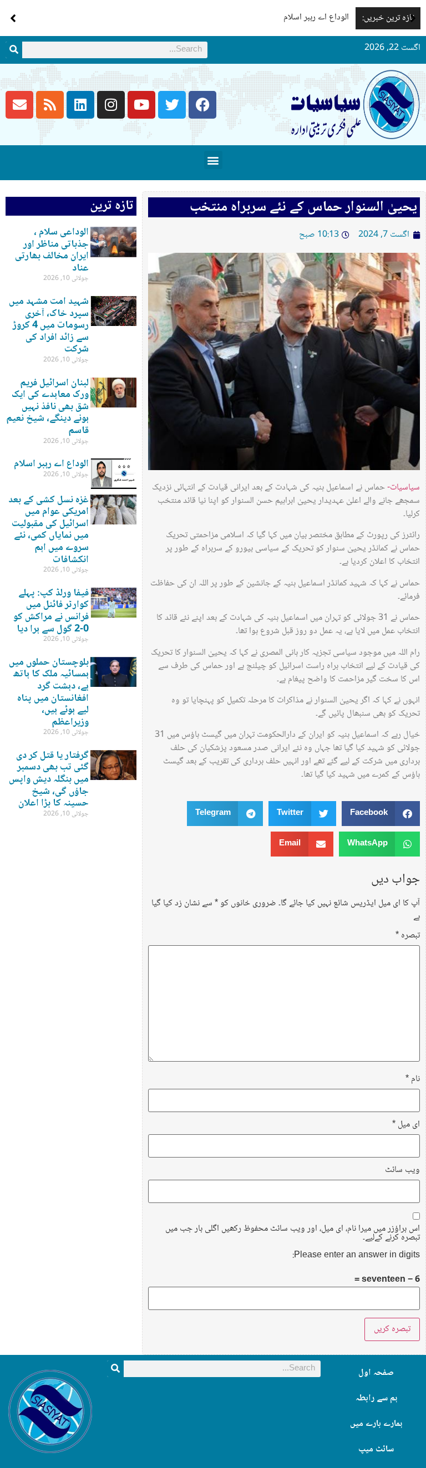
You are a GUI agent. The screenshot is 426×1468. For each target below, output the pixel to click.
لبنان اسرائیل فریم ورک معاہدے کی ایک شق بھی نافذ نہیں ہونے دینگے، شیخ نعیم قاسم (47, 407)
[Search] (14, 50)
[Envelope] (19, 105)
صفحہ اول (376, 1372)
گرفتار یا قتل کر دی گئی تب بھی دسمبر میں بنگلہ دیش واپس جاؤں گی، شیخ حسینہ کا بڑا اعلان (49, 779)
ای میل (406, 1124)
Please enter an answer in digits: (356, 1255)
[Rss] (50, 105)
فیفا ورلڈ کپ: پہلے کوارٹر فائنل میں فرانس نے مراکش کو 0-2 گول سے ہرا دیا (51, 611)
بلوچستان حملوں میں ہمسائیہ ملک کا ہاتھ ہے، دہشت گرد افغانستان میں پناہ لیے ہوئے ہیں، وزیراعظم (49, 692)
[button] (412, 18)
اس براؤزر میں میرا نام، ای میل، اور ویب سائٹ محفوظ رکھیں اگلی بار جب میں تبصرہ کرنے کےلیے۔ (292, 1233)
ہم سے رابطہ (376, 1398)
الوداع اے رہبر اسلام (316, 17)
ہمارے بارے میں (376, 1423)
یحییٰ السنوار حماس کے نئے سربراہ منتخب (303, 207)
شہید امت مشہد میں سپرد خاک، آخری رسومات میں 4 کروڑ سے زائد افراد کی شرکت (49, 325)
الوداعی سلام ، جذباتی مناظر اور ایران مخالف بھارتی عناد (52, 250)
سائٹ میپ (376, 1449)
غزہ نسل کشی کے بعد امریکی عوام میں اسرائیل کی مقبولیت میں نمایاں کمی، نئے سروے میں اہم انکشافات (48, 530)
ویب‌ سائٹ (402, 1170)
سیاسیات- (403, 487)
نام (412, 1079)
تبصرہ (407, 935)
